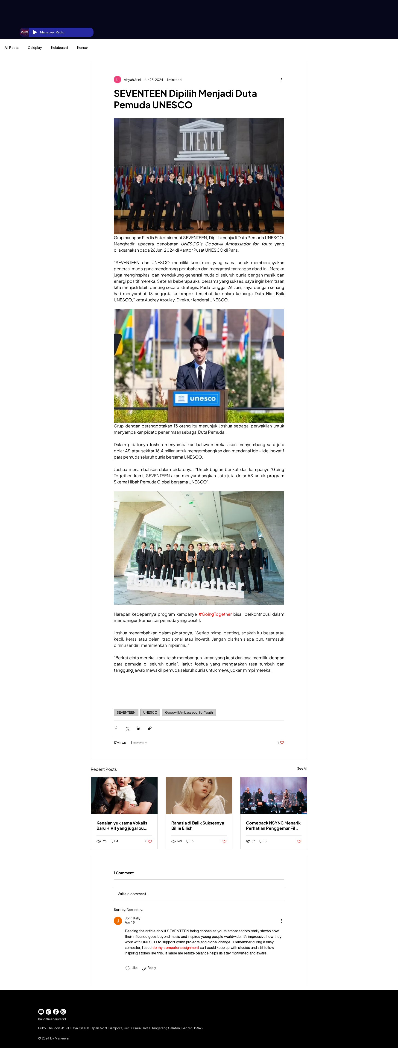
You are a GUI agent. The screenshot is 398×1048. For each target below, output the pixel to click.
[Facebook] (56, 1012)
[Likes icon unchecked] (128, 968)
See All (302, 768)
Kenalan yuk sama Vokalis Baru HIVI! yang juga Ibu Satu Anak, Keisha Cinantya (124, 825)
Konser (82, 48)
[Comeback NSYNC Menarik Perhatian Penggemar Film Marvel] (273, 795)
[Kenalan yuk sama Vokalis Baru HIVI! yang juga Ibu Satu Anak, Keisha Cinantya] (124, 795)
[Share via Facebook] (116, 728)
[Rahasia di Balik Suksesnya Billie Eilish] (199, 795)
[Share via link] (150, 728)
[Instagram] (63, 1012)
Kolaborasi (59, 48)
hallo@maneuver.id (52, 1019)
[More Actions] (281, 921)
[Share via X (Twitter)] (127, 728)
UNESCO (150, 712)
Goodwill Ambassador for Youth (189, 712)
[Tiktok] (48, 1012)
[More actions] (281, 79)
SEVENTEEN (126, 712)
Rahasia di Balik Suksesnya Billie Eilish (197, 825)
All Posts (12, 48)
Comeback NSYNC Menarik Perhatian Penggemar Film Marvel (273, 825)
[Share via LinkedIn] (138, 728)
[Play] (35, 32)
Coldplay (35, 48)
